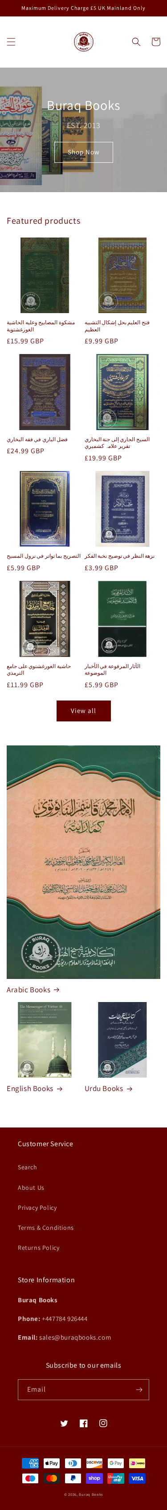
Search (27, 1167)
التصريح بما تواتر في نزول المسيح (44, 555)
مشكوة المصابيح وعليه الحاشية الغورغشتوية (41, 326)
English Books (30, 1088)
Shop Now (84, 152)
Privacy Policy (37, 1208)
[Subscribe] (139, 1389)
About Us (31, 1188)
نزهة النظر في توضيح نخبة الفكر (120, 555)
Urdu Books (104, 1088)
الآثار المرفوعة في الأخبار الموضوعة (113, 669)
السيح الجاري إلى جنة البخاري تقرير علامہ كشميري (117, 443)
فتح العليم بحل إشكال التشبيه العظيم (117, 326)
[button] (11, 42)
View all (83, 710)
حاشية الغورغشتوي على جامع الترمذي (39, 669)
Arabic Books (28, 990)
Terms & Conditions (46, 1228)
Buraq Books (91, 1494)
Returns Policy (38, 1248)
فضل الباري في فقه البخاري (37, 439)
